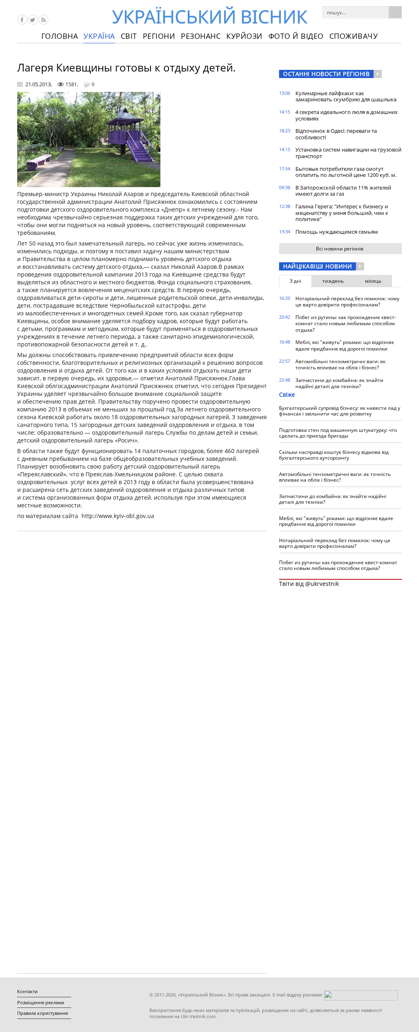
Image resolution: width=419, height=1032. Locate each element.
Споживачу (353, 36)
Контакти (27, 991)
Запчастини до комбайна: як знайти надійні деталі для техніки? (339, 383)
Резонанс (201, 36)
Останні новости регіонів (326, 74)
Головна (59, 36)
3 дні (295, 280)
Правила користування (42, 1013)
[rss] (43, 20)
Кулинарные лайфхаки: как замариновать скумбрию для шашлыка (345, 96)
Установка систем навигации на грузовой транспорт (348, 153)
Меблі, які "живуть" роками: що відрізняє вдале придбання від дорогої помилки (344, 345)
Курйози (244, 36)
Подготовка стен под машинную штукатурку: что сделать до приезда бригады (338, 433)
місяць (373, 280)
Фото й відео (296, 36)
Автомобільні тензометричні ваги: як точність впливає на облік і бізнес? (340, 364)
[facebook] (22, 20)
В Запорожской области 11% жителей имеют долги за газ (343, 191)
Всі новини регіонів (339, 248)
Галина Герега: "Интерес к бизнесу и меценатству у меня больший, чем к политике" (341, 213)
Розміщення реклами (40, 1002)
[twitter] (33, 20)
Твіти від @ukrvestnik (309, 583)
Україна (99, 36)
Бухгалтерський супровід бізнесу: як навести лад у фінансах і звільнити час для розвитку (339, 410)
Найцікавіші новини (317, 266)
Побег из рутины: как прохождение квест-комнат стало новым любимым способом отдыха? (345, 323)
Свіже (287, 394)
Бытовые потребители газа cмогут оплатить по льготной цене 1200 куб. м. (345, 172)
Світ (129, 36)
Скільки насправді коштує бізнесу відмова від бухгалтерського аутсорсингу (334, 455)
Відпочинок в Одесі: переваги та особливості (336, 134)
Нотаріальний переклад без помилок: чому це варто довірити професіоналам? (347, 301)
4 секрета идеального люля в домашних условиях (346, 115)
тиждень (333, 280)
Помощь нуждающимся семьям (336, 231)
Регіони (159, 36)
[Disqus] (142, 641)
